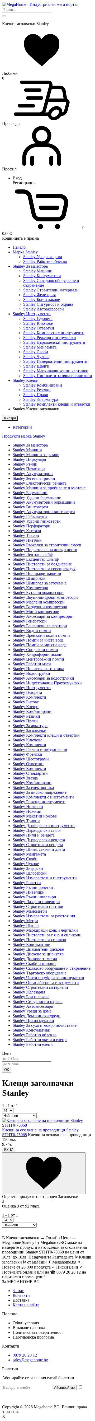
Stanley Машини (38, 271)
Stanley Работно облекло (45, 261)
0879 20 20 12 (25, 1355)
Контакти (21, 1295)
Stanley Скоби (35, 352)
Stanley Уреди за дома (42, 256)
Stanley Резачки (37, 390)
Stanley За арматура (40, 399)
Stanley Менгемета (39, 347)
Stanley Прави (35, 394)
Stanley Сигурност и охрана (48, 304)
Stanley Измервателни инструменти (55, 361)
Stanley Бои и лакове (41, 299)
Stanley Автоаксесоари (43, 309)
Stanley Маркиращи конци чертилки (55, 371)
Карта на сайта (26, 1305)
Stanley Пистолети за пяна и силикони (57, 375)
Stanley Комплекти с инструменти (53, 333)
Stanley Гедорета (38, 318)
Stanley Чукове (36, 356)
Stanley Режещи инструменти (49, 337)
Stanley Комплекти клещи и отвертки (56, 404)
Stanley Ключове (38, 323)
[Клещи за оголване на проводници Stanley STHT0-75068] (47, 1125)
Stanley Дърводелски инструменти (54, 342)
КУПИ (8, 1149)
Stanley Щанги (36, 366)
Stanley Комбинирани (42, 385)
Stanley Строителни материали (51, 290)
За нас (18, 1290)
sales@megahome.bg (30, 1360)
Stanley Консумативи (42, 275)
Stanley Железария (39, 294)
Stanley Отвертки (38, 328)
